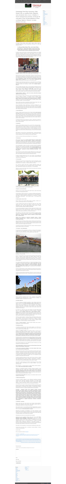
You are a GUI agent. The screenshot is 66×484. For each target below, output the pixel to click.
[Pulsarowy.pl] (33, 7)
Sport (16, 1)
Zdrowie (27, 2)
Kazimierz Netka (26, 468)
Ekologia (27, 1)
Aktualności (18, 0)
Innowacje (35, 0)
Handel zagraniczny (31, 0)
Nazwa (16, 457)
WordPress (45, 483)
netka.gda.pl (26, 431)
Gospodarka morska (35, 1)
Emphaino (49, 483)
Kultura (19, 1)
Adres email (17, 459)
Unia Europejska (25, 0)
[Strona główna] (15, 0)
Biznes (21, 0)
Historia (24, 1)
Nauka (22, 1)
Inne (39, 1)
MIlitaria (18, 435)
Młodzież (31, 1)
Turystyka (39, 0)
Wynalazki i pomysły (22, 2)
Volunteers (17, 2)
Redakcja (26, 467)
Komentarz (17, 449)
